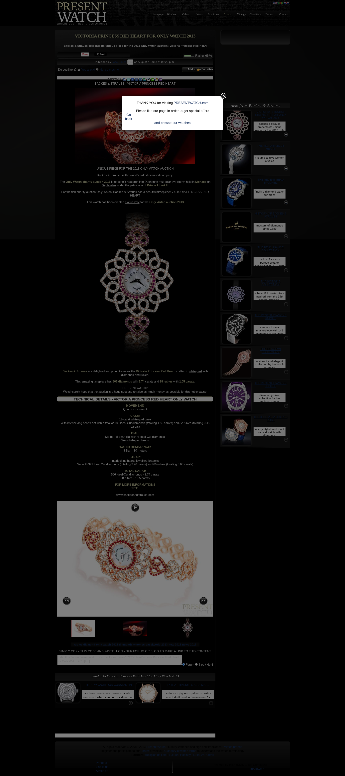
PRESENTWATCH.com (191, 103)
